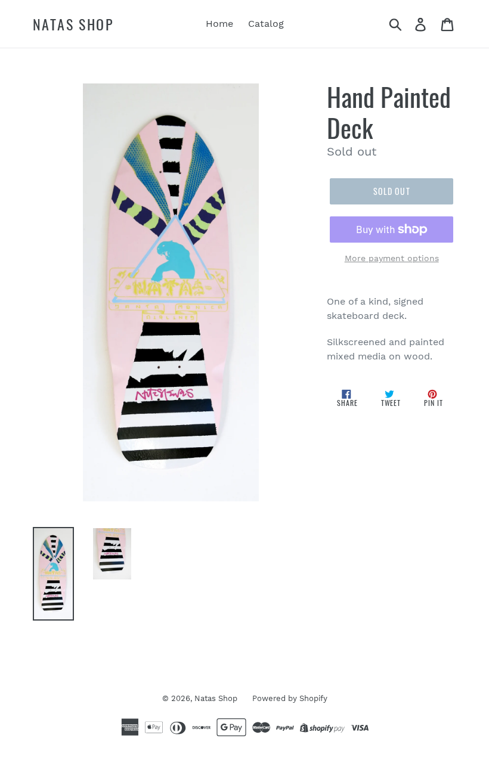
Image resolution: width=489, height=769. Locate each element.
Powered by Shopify (289, 698)
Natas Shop (73, 24)
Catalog (266, 23)
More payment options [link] (392, 258)
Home (219, 23)
